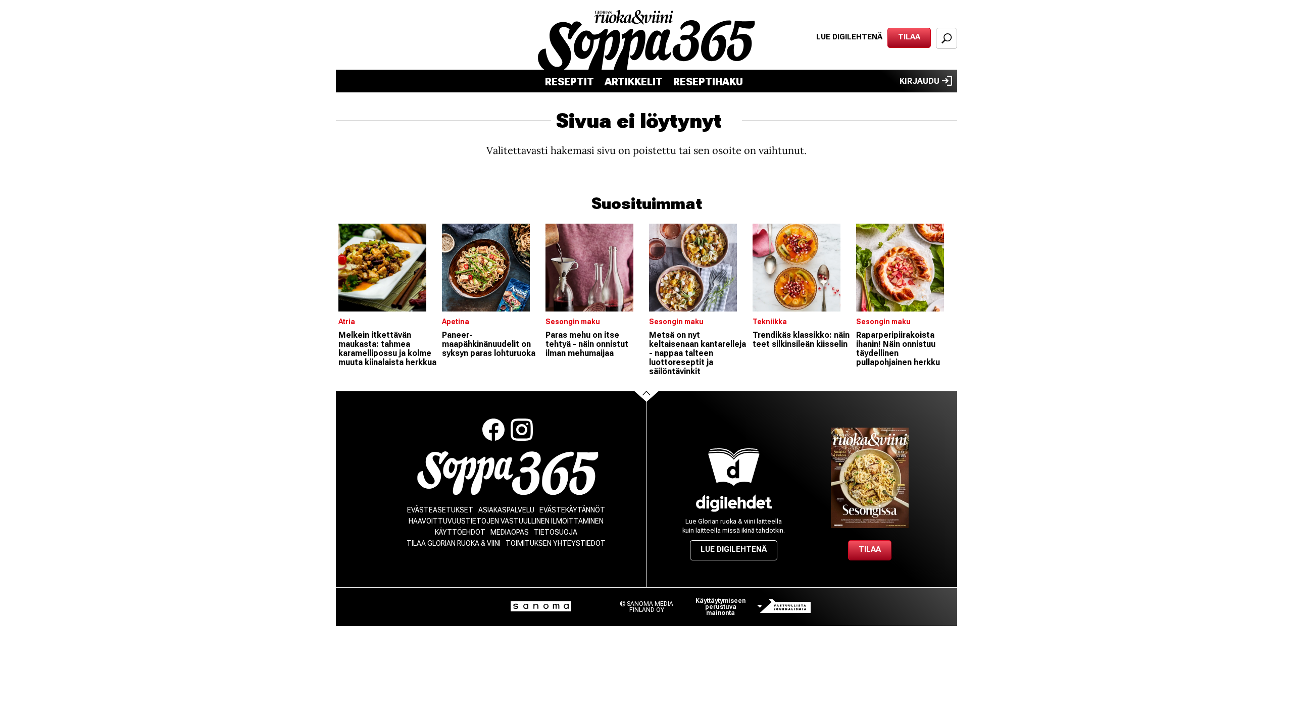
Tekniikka (770, 322)
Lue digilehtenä (849, 36)
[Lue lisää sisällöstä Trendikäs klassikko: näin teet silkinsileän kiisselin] (802, 267)
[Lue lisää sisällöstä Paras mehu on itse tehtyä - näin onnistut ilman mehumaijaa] (594, 267)
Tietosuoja (555, 532)
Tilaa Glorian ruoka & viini (454, 543)
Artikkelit (634, 82)
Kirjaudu (919, 81)
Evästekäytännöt (572, 510)
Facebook (493, 430)
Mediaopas (509, 532)
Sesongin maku (572, 322)
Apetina (455, 322)
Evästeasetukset (440, 510)
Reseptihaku (708, 82)
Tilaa (909, 36)
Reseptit (569, 82)
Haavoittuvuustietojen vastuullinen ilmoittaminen (506, 521)
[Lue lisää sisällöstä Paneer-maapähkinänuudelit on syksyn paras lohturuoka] (491, 267)
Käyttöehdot (460, 532)
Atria (346, 322)
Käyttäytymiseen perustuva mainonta (720, 606)
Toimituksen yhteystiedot (556, 543)
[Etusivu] (508, 473)
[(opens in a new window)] (734, 503)
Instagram (522, 430)
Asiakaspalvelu (506, 510)
